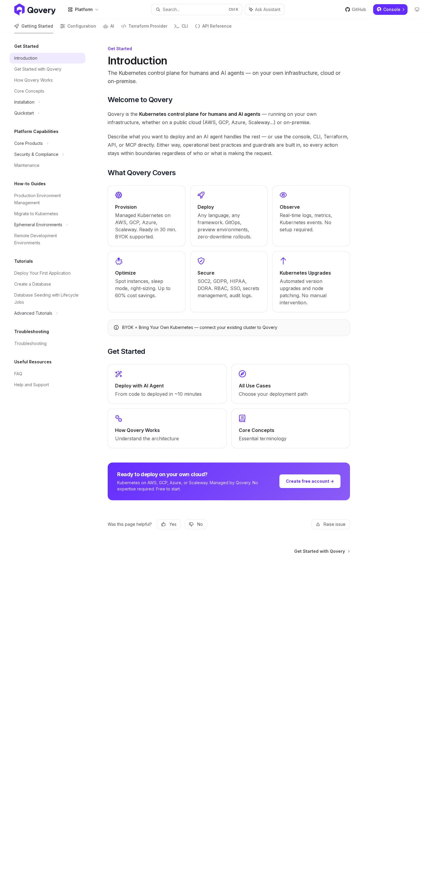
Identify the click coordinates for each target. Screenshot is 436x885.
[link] (146, 215)
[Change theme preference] (417, 9)
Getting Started (37, 26)
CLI (185, 26)
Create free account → (310, 481)
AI (112, 26)
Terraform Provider (147, 26)
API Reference (217, 26)
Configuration (81, 26)
